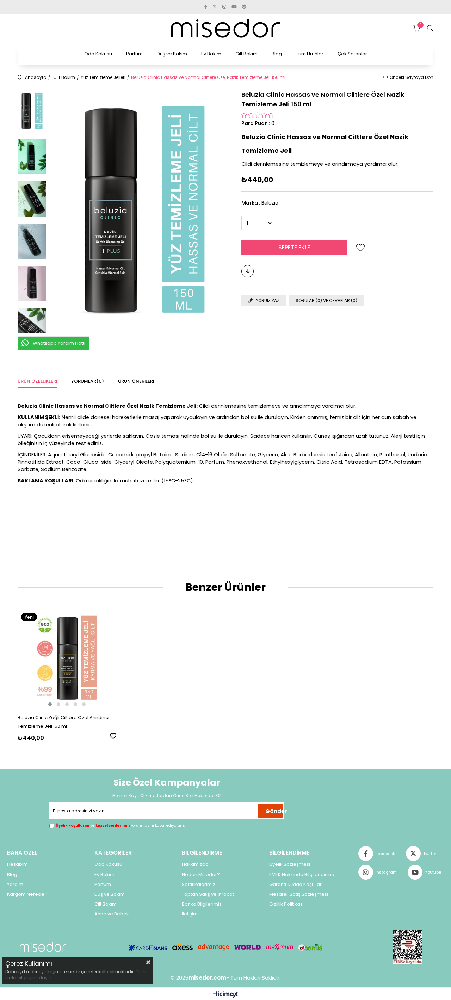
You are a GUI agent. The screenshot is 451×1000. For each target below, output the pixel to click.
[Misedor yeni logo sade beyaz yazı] (43, 947)
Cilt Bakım (246, 53)
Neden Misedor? (201, 874)
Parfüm (134, 53)
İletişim (190, 914)
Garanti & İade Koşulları (296, 884)
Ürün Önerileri (136, 381)
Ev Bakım (211, 53)
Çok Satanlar (352, 53)
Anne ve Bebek (111, 914)
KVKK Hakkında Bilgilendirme (301, 874)
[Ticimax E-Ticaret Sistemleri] (225, 995)
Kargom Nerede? (27, 894)
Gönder (274, 811)
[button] (50, 704)
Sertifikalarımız (198, 884)
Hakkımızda (195, 864)
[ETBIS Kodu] (407, 947)
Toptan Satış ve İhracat (208, 894)
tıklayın (43, 978)
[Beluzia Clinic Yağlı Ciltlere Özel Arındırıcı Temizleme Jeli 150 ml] (67, 658)
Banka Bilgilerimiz (202, 904)
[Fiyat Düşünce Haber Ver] (247, 271)
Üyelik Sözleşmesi (289, 864)
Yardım (15, 884)
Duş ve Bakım (172, 53)
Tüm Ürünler (309, 53)
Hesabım (17, 864)
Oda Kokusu (98, 53)
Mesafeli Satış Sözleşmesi (298, 894)
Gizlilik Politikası (286, 904)
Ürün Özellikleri (37, 381)
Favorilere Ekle (113, 736)
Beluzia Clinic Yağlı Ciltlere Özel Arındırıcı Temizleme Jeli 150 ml (63, 722)
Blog (277, 53)
